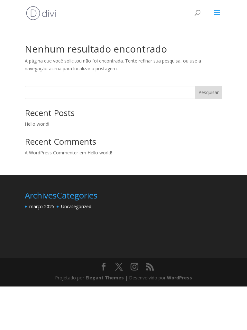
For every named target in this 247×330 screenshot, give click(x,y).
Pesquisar (208, 92)
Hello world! (37, 124)
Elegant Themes (105, 278)
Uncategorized (76, 206)
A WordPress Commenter (51, 153)
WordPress (179, 278)
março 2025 (41, 206)
